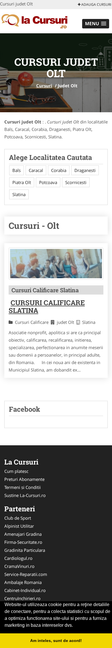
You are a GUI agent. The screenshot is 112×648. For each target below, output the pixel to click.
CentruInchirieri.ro (22, 598)
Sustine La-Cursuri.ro (25, 495)
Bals (16, 170)
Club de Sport (17, 518)
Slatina (19, 194)
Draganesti (85, 170)
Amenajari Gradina (23, 534)
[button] (95, 23)
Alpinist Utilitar (19, 526)
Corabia (58, 170)
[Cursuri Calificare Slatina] (56, 263)
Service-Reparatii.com (25, 574)
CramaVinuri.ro (19, 566)
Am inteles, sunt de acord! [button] (56, 640)
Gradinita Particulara (24, 550)
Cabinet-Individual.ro (25, 590)
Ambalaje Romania (23, 582)
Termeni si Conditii (22, 487)
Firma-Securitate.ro (23, 542)
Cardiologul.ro (18, 558)
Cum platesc (16, 471)
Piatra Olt (21, 182)
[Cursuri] (38, 21)
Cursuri (44, 85)
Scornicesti (75, 182)
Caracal (36, 170)
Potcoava (48, 182)
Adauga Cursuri (95, 4)
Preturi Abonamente (24, 479)
